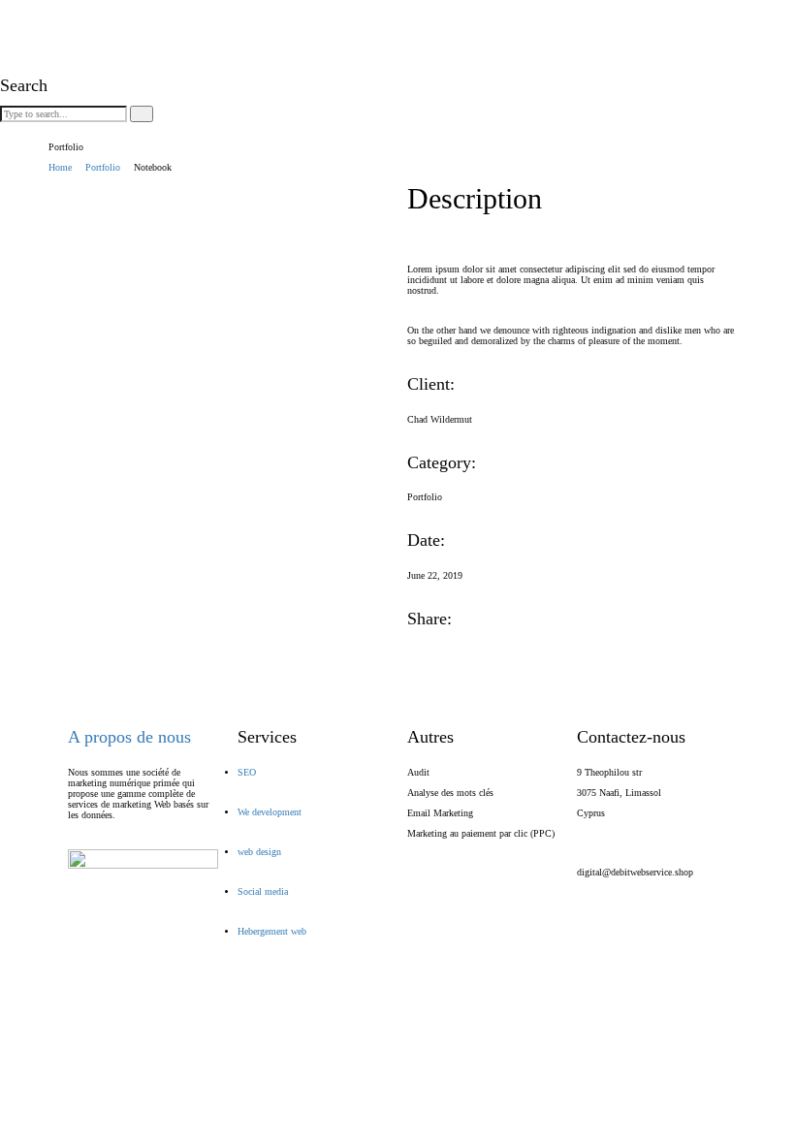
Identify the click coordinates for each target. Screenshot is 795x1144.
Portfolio (102, 167)
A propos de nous (129, 737)
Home (60, 167)
